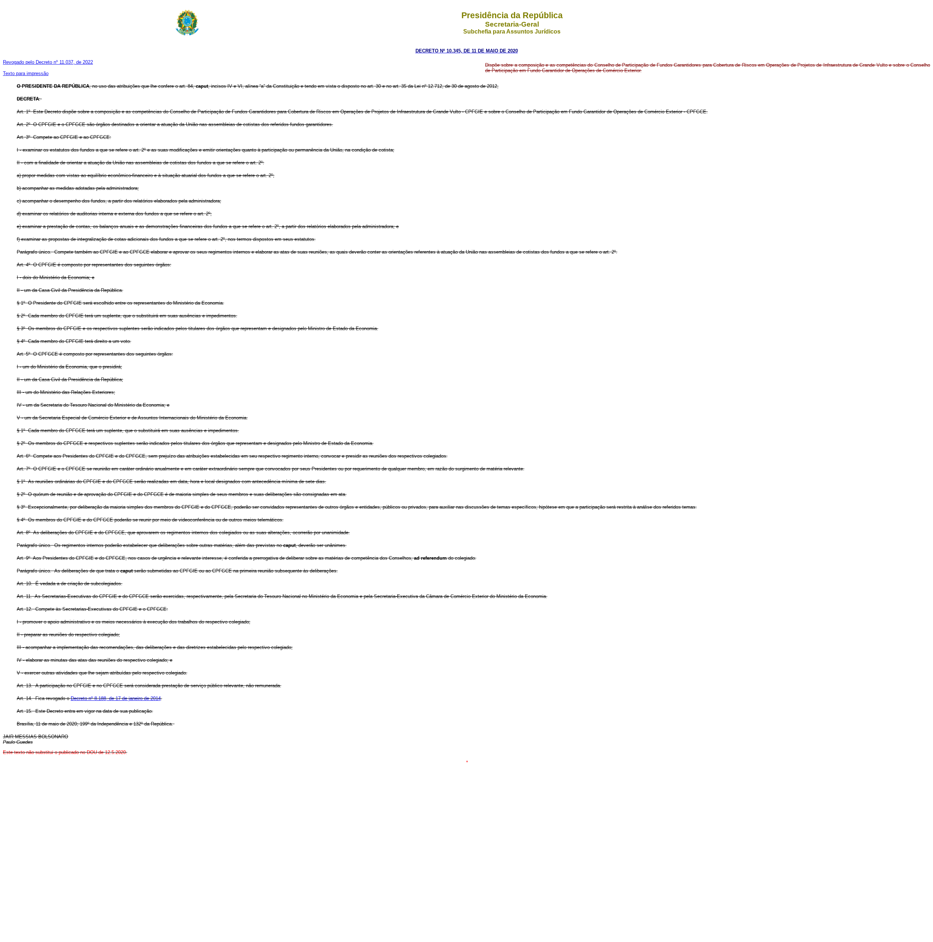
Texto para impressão (25, 73)
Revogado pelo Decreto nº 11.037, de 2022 (48, 62)
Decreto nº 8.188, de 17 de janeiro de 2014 (116, 698)
